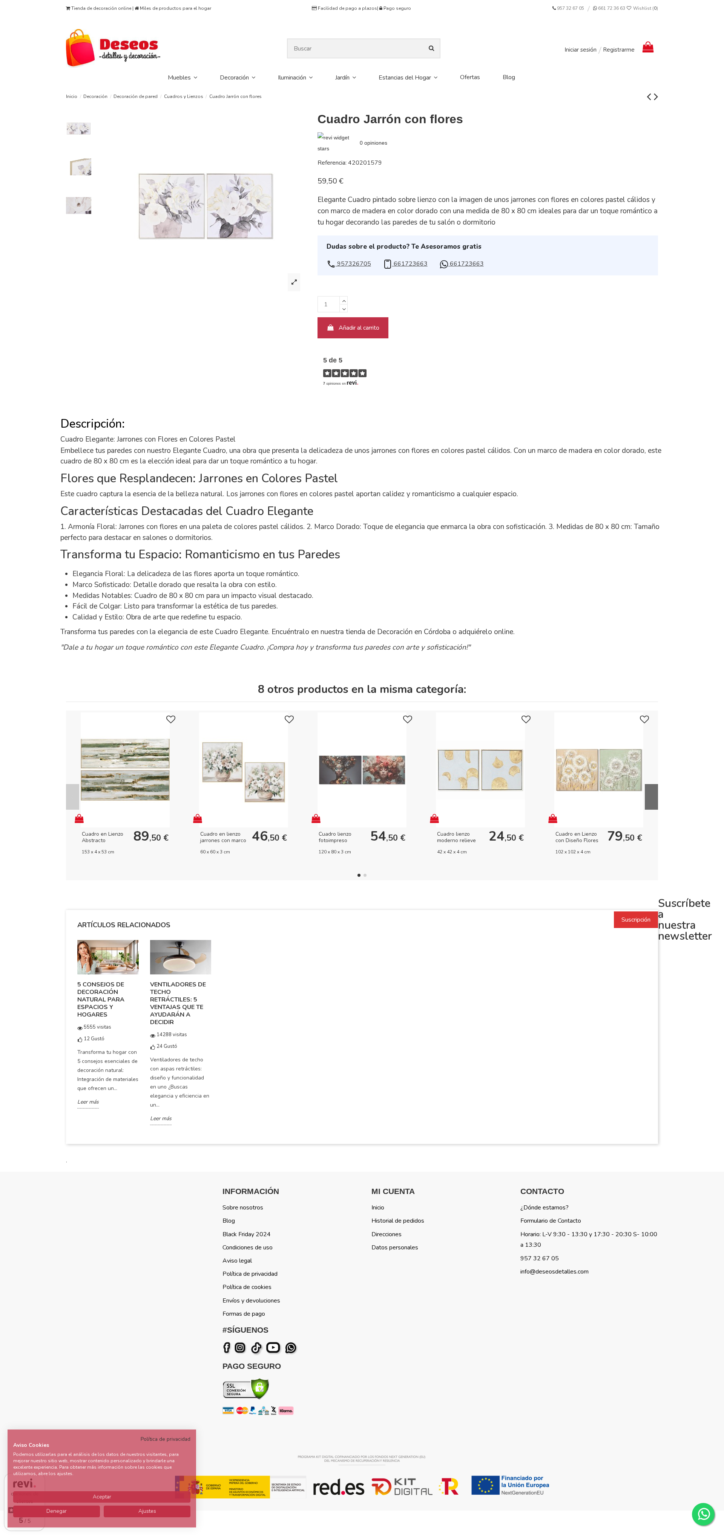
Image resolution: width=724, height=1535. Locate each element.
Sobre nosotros (242, 1207)
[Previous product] (650, 97)
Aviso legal (237, 1261)
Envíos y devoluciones (251, 1300)
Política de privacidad (250, 1274)
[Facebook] (228, 1348)
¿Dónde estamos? (544, 1207)
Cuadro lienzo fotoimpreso (335, 837)
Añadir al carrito (359, 328)
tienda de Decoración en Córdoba (398, 632)
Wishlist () (645, 8)
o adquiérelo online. (483, 632)
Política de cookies (247, 1287)
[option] (108, 1029)
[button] (349, 263)
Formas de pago (243, 1314)
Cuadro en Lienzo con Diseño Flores (576, 837)
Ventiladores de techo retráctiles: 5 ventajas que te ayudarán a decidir (178, 1003)
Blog (228, 1221)
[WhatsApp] (291, 1348)
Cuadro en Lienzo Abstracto (102, 837)
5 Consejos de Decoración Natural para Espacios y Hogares (100, 999)
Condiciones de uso (247, 1247)
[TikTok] (257, 1348)
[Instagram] (241, 1348)
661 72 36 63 (611, 8)
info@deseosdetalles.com (554, 1271)
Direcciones (386, 1234)
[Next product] (656, 97)
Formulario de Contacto (550, 1221)
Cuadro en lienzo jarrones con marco (223, 837)
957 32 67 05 (570, 8)
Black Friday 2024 (246, 1234)
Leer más (88, 1101)
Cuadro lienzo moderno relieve (456, 837)
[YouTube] (274, 1348)
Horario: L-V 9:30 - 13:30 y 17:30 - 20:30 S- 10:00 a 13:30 (588, 1239)
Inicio (377, 1207)
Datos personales (394, 1247)
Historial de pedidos (397, 1221)
